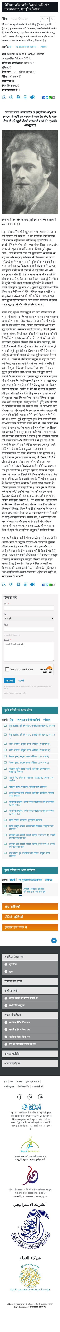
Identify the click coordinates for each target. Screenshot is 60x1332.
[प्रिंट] (18, 97)
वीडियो (12, 879)
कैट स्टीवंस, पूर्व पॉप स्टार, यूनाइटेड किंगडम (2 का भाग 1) (32, 727)
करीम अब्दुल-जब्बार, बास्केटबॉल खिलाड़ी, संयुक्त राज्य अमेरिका (31, 827)
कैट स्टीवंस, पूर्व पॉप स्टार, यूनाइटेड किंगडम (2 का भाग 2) (32, 736)
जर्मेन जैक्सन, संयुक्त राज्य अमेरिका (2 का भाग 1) (29, 744)
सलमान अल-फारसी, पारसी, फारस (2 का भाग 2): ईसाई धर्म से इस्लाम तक (32, 845)
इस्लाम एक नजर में (32, 1081)
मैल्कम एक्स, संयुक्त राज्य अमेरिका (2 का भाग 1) (29, 756)
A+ (52, 19)
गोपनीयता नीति (23, 1086)
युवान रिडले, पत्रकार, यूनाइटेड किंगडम (25, 820)
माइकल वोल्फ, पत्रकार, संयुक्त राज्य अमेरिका (27, 787)
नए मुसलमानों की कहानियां (26, 47)
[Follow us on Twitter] (30, 1096)
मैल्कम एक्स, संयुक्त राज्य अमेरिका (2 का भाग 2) (29, 762)
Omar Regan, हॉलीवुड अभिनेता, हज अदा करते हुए (34, 890)
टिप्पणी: (7, 640)
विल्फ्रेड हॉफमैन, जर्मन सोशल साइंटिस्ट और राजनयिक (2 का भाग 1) (31, 803)
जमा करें (9, 680)
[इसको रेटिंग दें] (4, 97)
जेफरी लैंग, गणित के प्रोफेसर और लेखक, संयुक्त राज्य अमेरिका (31, 779)
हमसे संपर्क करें (37, 1086)
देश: (5, 614)
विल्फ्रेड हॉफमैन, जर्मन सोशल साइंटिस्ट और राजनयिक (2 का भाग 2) (31, 812)
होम (5, 1081)
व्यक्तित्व (43, 47)
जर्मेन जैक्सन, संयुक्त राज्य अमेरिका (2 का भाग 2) (29, 750)
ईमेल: (6, 625)
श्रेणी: (5, 46)
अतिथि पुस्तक (9, 1086)
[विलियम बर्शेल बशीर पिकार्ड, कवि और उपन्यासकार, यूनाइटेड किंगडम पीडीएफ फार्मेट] (25, 97)
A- (43, 19)
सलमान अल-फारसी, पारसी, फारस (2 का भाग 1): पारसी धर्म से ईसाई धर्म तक (32, 836)
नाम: (6, 603)
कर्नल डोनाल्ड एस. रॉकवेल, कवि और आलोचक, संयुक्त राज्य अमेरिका (31, 794)
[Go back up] (54, 940)
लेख (9, 47)
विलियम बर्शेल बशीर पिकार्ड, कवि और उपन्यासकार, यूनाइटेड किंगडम (29, 770)
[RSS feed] (40, 1096)
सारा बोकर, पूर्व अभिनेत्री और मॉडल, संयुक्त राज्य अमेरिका (29, 854)
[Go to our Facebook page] (19, 1096)
